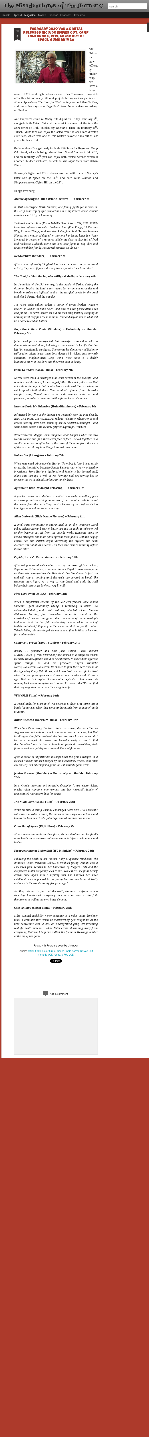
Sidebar (53, 15)
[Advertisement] (118, 85)
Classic (6, 15)
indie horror (72, 951)
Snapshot (65, 15)
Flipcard (17, 15)
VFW (64, 954)
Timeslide (79, 15)
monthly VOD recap (49, 954)
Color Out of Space (53, 951)
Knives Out (86, 951)
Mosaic (42, 15)
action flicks (34, 951)
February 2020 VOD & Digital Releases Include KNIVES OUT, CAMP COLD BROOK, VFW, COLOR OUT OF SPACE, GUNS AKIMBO (56, 34)
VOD (71, 954)
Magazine (30, 15)
